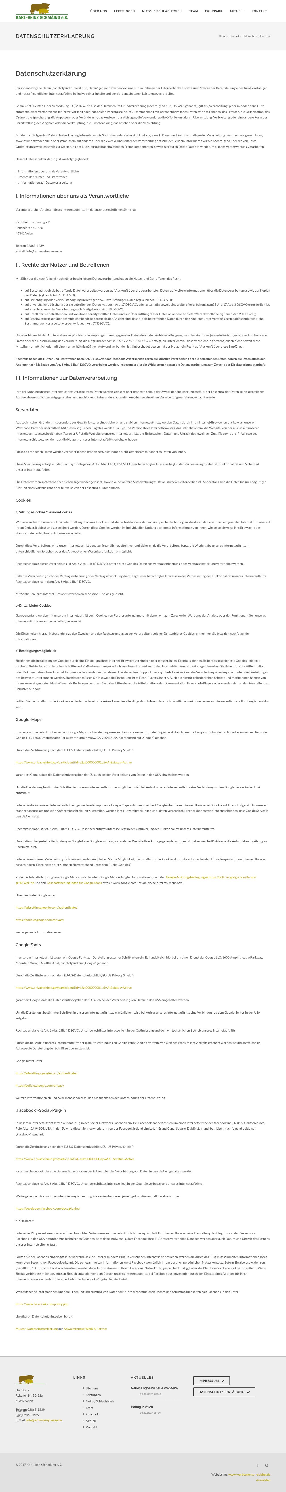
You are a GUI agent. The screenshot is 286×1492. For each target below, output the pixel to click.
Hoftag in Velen (142, 1407)
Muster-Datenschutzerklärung (37, 1329)
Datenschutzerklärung (222, 1392)
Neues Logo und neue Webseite (154, 1388)
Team (89, 1408)
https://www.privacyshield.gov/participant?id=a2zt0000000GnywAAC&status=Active (75, 1159)
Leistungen (93, 1395)
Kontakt (234, 36)
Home (222, 36)
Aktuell (91, 1421)
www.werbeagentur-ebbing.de (249, 1474)
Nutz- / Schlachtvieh (100, 1401)
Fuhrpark (92, 1414)
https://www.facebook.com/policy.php (42, 1304)
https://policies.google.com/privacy (40, 920)
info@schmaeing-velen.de (44, 1420)
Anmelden (263, 1480)
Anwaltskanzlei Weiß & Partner (85, 1329)
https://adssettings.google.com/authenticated (47, 907)
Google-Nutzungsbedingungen (187, 877)
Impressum (209, 1380)
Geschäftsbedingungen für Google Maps (74, 883)
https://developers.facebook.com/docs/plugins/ (48, 1208)
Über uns (92, 1388)
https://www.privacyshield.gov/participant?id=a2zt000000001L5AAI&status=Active (74, 762)
